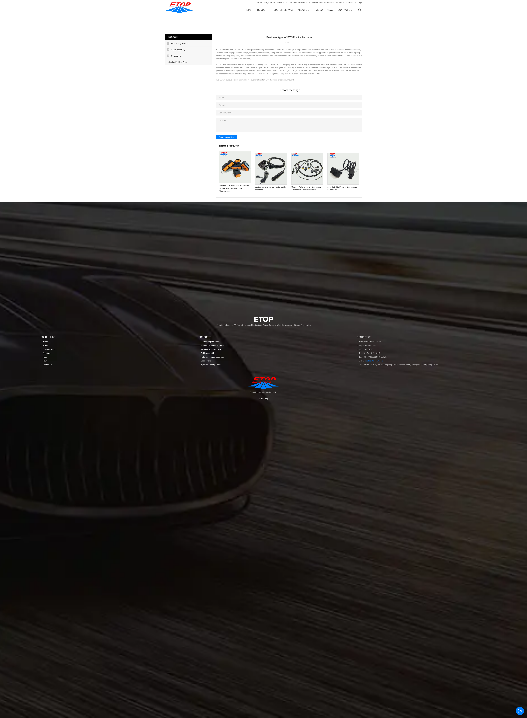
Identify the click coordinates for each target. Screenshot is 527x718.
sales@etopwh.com (375, 361)
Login (360, 2)
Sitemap (264, 399)
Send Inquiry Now (226, 137)
